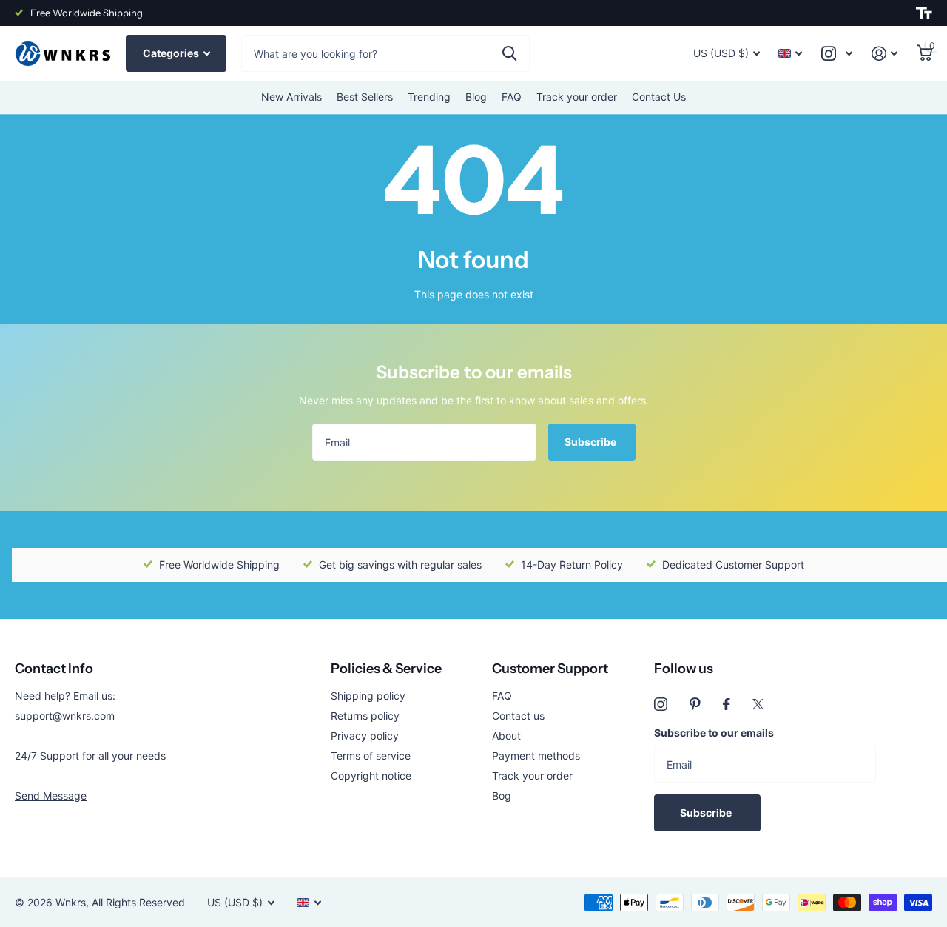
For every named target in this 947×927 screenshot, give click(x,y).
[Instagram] (660, 704)
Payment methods (536, 755)
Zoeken (509, 53)
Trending (429, 96)
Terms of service (371, 755)
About (506, 735)
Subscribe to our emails (714, 732)
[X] (758, 704)
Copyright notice (371, 775)
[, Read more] (836, 53)
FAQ (512, 96)
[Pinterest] (695, 704)
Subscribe (592, 441)
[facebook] (726, 704)
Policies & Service (386, 668)
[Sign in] (884, 53)
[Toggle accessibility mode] (924, 13)
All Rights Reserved (138, 902)
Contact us (518, 715)
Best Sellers (365, 96)
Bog (501, 795)
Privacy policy (365, 735)
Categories (172, 53)
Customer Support (550, 668)
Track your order (576, 96)
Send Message (51, 795)
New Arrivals (291, 96)
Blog (476, 96)
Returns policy (365, 715)
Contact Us (659, 96)
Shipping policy (368, 695)
